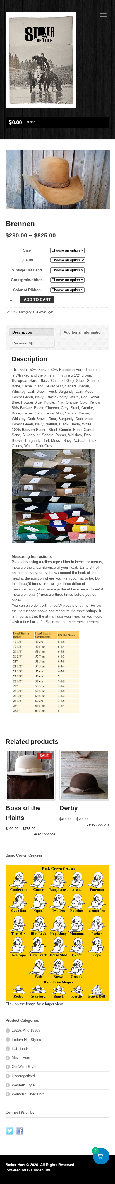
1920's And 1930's (26, 1030)
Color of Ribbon (27, 290)
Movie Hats (21, 1058)
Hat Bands (20, 1048)
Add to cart (37, 299)
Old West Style (43, 312)
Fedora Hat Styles (26, 1040)
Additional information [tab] (83, 332)
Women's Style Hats (28, 1094)
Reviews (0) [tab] (22, 343)
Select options (44, 834)
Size (27, 250)
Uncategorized (23, 1076)
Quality (27, 260)
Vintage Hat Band (27, 270)
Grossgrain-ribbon (27, 280)
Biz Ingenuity (38, 1170)
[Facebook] (20, 1131)
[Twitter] (10, 1131)
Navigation (103, 15)
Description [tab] (22, 332)
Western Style (23, 1085)
